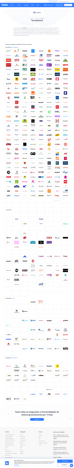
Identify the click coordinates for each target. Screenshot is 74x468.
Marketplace (15, 47)
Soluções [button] (19, 5)
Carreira (40, 445)
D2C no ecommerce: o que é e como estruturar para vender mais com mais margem (61, 436)
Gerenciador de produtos (9, 440)
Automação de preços (9, 443)
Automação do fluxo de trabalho (11, 453)
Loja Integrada (22, 440)
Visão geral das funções (9, 434)
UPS (21, 449)
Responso (22, 451)
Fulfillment (14, 357)
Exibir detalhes (17, 465)
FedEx (21, 447)
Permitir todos (65, 461)
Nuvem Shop (22, 438)
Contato (40, 434)
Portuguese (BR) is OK (64, 1)
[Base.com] (5, 5)
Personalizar (64, 464)
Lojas (13, 298)
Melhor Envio (22, 445)
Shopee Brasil (22, 436)
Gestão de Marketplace (9, 438)
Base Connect (7, 455)
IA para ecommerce (8, 457)
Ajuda (40, 436)
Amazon (21, 434)
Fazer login (60, 4)
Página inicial (32, 18)
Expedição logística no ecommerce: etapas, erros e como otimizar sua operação (60, 443)
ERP (6, 449)
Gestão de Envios (8, 451)
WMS (6, 447)
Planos (32, 5)
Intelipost (21, 443)
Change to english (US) (53, 1)
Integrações (26, 5)
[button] (49, 5)
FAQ (39, 438)
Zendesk (21, 453)
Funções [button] (12, 5)
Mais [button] (38, 5)
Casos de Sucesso (42, 440)
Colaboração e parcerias (43, 443)
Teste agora (67, 4)
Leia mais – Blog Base (57, 457)
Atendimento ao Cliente (9, 445)
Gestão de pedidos (8, 436)
